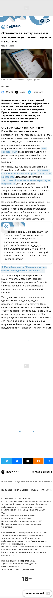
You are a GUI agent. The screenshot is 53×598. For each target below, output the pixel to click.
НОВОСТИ (6, 490)
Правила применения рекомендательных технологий (21, 526)
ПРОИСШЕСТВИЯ (34, 481)
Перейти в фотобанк (33, 80)
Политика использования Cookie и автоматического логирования (18, 517)
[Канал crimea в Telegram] (6, 461)
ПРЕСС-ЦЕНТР (21, 490)
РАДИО (34, 490)
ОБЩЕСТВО (19, 481)
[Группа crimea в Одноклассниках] (38, 461)
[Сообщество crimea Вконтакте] (17, 461)
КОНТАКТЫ (46, 490)
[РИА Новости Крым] (11, 27)
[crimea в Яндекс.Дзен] (28, 461)
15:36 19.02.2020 (7, 46)
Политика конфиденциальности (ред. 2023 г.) (22, 521)
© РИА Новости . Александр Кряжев (13, 80)
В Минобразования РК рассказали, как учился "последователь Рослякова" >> (24, 269)
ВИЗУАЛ (48, 481)
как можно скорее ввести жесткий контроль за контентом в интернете (26, 174)
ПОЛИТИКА (7, 481)
